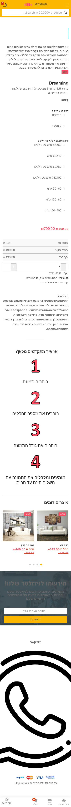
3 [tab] (33, 564)
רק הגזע (64, 544)
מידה (65, 140)
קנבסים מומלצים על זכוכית (54, 282)
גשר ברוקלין (27, 544)
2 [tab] (37, 564)
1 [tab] (41, 564)
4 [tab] (30, 564)
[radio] (32, 118)
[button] (5, 4)
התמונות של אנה (48, 277)
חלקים (65, 110)
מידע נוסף (62, 296)
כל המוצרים (32, 277)
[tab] (62, 296)
